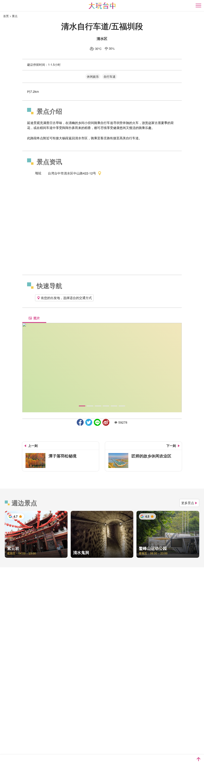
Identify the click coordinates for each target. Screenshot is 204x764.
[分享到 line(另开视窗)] (97, 422)
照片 (36, 318)
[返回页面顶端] (198, 759)
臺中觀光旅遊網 (102, 5)
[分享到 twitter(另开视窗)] (88, 422)
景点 (15, 16)
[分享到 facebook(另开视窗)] (80, 422)
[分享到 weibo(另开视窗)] (105, 422)
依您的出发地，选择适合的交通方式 (66, 297)
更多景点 (187, 503)
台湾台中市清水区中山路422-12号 (72, 173)
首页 (6, 16)
